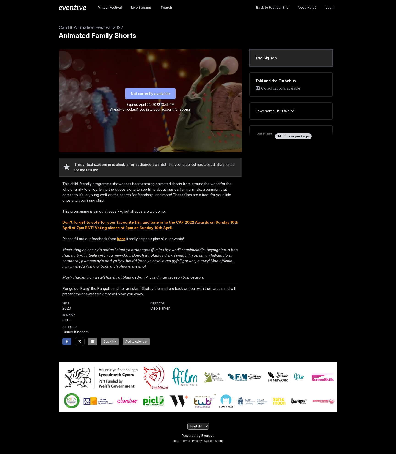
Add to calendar (136, 341)
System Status (213, 441)
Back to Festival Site (272, 7)
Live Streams (141, 7)
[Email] (92, 341)
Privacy (197, 441)
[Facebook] (67, 341)
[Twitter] (79, 341)
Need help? (307, 7)
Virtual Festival (110, 7)
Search (166, 7)
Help (176, 441)
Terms (185, 441)
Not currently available (150, 93)
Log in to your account (156, 109)
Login (330, 7)
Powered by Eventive (198, 436)
